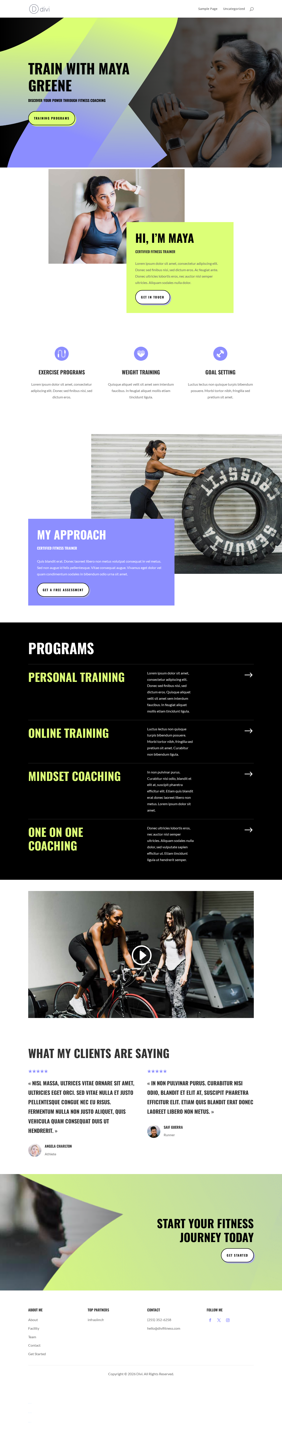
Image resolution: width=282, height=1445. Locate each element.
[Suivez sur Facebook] (210, 1320)
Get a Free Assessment (63, 589)
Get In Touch (152, 297)
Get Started (237, 1255)
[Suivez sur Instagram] (227, 1320)
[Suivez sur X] (219, 1320)
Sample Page (207, 9)
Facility (33, 1328)
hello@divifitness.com (163, 1328)
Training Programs (51, 118)
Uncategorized (234, 9)
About (33, 1320)
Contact (34, 1345)
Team (32, 1337)
